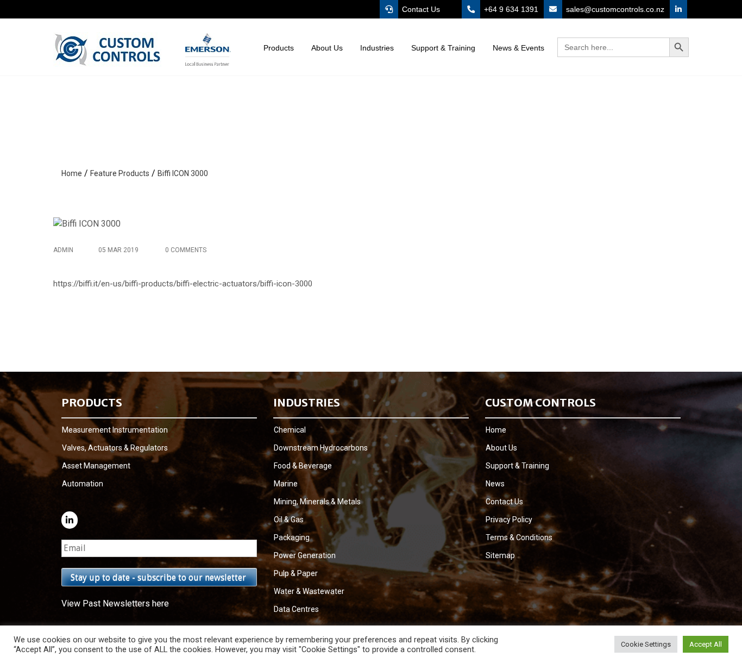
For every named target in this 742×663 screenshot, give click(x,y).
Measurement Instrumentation (115, 430)
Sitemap (500, 555)
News (495, 483)
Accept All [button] (705, 644)
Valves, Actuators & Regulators (115, 447)
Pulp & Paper (296, 573)
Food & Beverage (303, 465)
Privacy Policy (509, 519)
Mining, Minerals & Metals (317, 501)
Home (71, 173)
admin (63, 250)
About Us (501, 447)
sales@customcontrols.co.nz (614, 9)
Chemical (290, 430)
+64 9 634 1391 (510, 9)
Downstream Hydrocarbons (321, 447)
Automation (82, 483)
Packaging (292, 537)
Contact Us (420, 9)
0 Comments (185, 250)
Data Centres (296, 609)
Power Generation (305, 555)
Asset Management (96, 465)
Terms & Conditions (519, 537)
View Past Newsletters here (115, 603)
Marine (286, 483)
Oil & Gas (289, 519)
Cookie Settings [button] (646, 644)
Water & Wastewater (309, 591)
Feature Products (119, 173)
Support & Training (517, 465)
